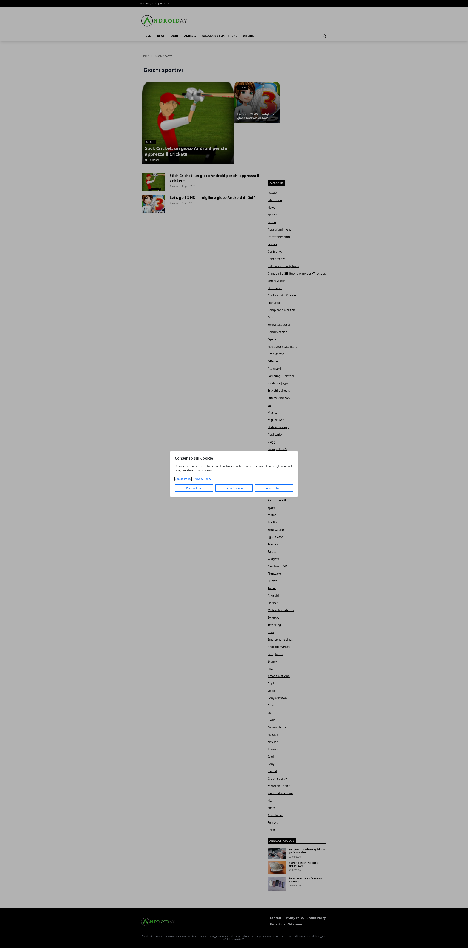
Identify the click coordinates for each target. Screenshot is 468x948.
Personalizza (194, 488)
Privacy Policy (202, 479)
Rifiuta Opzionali (234, 488)
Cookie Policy (183, 479)
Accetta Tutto (274, 488)
